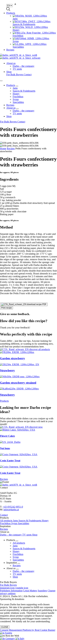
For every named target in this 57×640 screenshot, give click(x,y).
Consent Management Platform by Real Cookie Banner (27, 630)
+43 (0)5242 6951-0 (13, 506)
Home (3, 148)
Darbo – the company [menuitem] (23, 66)
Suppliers (42, 590)
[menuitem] (35, 17)
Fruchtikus (18, 96)
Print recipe (6, 308)
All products (6, 520)
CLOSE (4, 627)
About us (11, 63)
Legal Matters (30, 590)
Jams (15, 88)
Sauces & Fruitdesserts (24, 91)
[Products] (28, 349)
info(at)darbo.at (11, 509)
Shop (9, 71)
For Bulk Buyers (15, 74)
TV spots (17, 113)
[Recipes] (28, 427)
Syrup (16, 99)
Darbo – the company (23, 110)
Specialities (18, 102)
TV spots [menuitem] (17, 69)
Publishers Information (11, 590)
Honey (16, 93)
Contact (28, 74)
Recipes (10, 49)
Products (10, 13)
